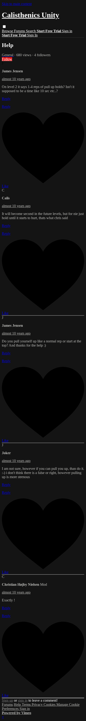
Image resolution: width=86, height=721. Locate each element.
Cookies (50, 704)
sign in (23, 700)
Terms (27, 704)
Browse (8, 31)
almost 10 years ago (16, 79)
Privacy (38, 704)
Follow (7, 59)
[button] (4, 26)
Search (31, 31)
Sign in (67, 31)
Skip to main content (17, 4)
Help (18, 704)
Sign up (7, 700)
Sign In (32, 35)
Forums (20, 31)
